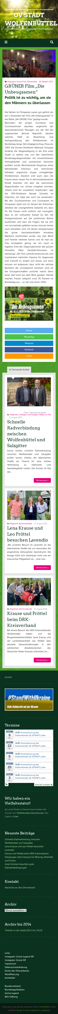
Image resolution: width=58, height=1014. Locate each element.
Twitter (29, 330)
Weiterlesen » (42, 480)
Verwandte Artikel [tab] (20, 370)
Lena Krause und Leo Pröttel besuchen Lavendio (27, 534)
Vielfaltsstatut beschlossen (30, 812)
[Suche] (51, 42)
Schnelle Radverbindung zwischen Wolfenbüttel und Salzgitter (26, 433)
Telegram (29, 343)
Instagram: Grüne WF (15, 960)
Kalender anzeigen (43, 784)
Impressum (10, 963)
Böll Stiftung (11, 996)
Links (7, 952)
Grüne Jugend (12, 993)
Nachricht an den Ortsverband (20, 887)
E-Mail (29, 356)
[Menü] (6, 42)
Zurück (8, 677)
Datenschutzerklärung (16, 967)
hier (16, 816)
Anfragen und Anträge (28, 414)
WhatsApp (29, 337)
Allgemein (11, 81)
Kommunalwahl (25, 523)
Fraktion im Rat (44, 414)
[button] (6, 784)
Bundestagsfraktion (15, 989)
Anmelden (10, 977)
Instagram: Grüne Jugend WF (19, 956)
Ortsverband (32, 81)
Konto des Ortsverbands (17, 970)
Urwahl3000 (44, 1007)
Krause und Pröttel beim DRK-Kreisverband (27, 619)
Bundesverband (13, 986)
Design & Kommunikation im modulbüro (33, 1010)
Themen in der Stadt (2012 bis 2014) (23, 930)
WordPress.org (12, 974)
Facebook (29, 349)
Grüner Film (21, 81)
